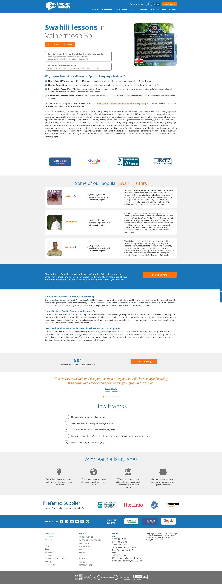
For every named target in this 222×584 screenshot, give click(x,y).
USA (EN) (82, 541)
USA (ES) (90, 541)
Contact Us (49, 541)
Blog (47, 550)
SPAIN (81, 560)
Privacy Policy (50, 569)
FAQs (152, 9)
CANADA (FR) (96, 544)
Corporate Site (50, 556)
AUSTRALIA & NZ (85, 551)
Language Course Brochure (55, 563)
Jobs (46, 547)
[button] (103, 401)
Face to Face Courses (103, 9)
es (158, 4)
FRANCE (82, 566)
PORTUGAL (83, 563)
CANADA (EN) (84, 544)
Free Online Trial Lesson (167, 9)
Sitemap (48, 566)
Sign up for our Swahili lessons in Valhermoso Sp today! (72, 274)
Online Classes (121, 9)
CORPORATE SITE (85, 569)
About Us (48, 544)
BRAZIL (81, 554)
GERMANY (82, 557)
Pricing (133, 9)
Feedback (48, 559)
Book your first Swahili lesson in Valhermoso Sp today (121, 103)
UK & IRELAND (84, 547)
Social (47, 553)
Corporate (143, 9)
